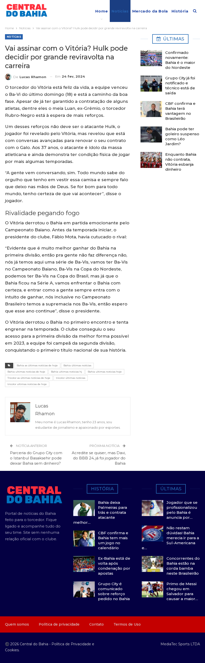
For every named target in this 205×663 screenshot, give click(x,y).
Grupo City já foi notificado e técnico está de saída (180, 85)
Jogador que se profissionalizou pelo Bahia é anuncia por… (182, 510)
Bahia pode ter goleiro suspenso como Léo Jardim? (182, 136)
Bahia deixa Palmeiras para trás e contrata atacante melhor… (100, 512)
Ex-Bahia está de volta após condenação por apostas (114, 566)
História (180, 11)
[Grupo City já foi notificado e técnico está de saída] (151, 84)
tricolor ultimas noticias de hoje (27, 384)
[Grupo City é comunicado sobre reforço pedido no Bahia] (84, 589)
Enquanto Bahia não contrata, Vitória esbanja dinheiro (180, 162)
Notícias (120, 11)
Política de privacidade (59, 624)
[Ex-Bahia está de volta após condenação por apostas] (84, 564)
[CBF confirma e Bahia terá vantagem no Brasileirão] (151, 109)
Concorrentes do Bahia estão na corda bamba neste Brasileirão (183, 566)
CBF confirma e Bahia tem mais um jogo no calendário (113, 540)
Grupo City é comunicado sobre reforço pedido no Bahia (114, 591)
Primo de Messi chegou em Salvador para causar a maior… (182, 591)
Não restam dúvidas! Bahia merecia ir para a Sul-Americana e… (170, 538)
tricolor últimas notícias (70, 378)
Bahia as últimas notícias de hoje (37, 365)
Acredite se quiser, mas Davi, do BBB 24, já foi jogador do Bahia (99, 458)
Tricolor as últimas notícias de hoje (29, 378)
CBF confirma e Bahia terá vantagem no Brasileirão (180, 111)
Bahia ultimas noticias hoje (105, 371)
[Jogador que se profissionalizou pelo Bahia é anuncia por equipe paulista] (152, 508)
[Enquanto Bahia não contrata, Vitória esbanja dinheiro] (151, 160)
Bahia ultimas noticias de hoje (26, 371)
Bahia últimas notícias (77, 365)
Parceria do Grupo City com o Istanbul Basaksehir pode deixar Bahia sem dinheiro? (36, 458)
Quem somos (17, 624)
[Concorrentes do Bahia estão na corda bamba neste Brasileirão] (152, 564)
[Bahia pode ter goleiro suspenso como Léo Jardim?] (151, 134)
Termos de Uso (127, 624)
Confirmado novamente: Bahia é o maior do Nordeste (180, 60)
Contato (96, 624)
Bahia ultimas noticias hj (66, 371)
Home (101, 11)
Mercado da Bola (150, 11)
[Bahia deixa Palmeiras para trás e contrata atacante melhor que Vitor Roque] (84, 508)
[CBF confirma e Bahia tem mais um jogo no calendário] (84, 538)
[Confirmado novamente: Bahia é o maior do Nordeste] (151, 58)
